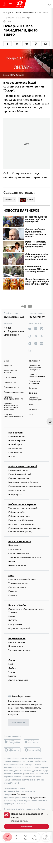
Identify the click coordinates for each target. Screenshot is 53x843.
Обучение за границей (19, 628)
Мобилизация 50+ (16, 512)
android (12, 741)
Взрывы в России (16, 490)
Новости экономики (19, 541)
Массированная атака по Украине (24, 486)
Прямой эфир (15, 444)
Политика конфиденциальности (13, 398)
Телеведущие (10, 382)
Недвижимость (16, 638)
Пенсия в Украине (17, 565)
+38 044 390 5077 (37, 317)
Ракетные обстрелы (18, 470)
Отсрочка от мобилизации (21, 524)
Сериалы (12, 595)
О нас (6, 361)
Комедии (12, 591)
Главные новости (16, 436)
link (29, 328)
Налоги (11, 561)
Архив (31, 405)
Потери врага (14, 494)
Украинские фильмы (18, 583)
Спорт (11, 660)
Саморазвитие (15, 624)
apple (32, 741)
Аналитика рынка (16, 642)
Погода (11, 456)
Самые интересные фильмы (21, 579)
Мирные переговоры (18, 478)
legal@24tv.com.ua (38, 797)
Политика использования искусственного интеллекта (11, 407)
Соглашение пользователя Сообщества (35, 368)
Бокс (10, 664)
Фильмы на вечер (17, 587)
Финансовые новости (18, 553)
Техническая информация (34, 382)
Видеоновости (15, 448)
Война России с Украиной (22, 466)
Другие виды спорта (18, 680)
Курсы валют (14, 549)
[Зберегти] (45, 44)
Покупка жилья (15, 646)
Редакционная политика (10, 372)
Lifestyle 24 (8, 13)
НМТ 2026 (12, 620)
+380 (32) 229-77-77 (20, 794)
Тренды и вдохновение (19, 650)
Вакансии (33, 393)
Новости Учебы (17, 605)
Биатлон (12, 676)
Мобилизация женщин (19, 516)
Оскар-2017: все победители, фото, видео (44, 13)
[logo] (19, 4)
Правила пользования (14, 392)
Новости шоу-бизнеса (26, 13)
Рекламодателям (11, 387)
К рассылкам (18, 723)
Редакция (8, 366)
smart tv (12, 749)
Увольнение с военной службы (23, 508)
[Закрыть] (47, 814)
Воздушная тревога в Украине (23, 482)
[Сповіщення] (49, 4)
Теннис (11, 672)
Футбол (12, 668)
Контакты (33, 388)
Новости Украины (17, 440)
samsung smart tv (32, 749)
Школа (11, 616)
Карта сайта (34, 410)
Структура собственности (35, 399)
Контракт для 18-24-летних (21, 520)
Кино (11, 575)
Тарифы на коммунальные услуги (24, 557)
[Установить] (26, 820)
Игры (31, 414)
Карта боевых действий (19, 474)
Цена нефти (14, 545)
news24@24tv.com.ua (14, 317)
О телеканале (10, 377)
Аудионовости (15, 452)
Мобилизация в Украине (22, 504)
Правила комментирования (37, 375)
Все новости (15, 432)
